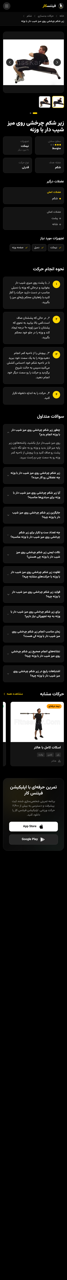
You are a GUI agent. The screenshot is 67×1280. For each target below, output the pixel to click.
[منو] (6, 6)
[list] (33, 735)
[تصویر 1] (58, 102)
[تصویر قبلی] (57, 62)
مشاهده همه (14, 694)
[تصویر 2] (45, 102)
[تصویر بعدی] (10, 62)
